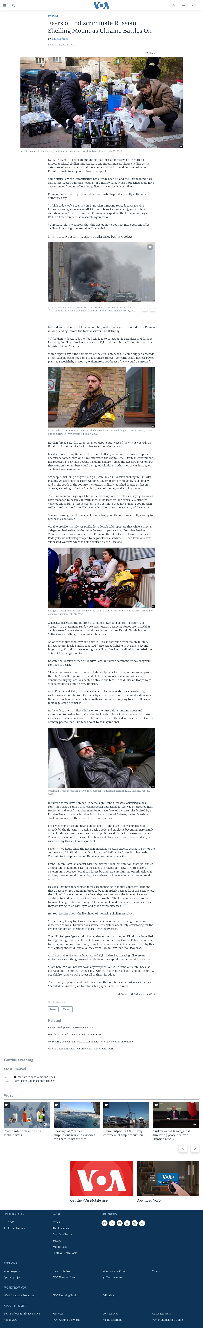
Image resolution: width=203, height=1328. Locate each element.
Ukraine (53, 16)
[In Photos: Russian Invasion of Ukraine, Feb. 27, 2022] (101, 272)
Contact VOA (110, 1313)
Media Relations (112, 1319)
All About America (15, 1228)
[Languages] (174, 5)
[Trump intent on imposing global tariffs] (27, 1115)
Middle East (60, 1246)
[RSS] (135, 1223)
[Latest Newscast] (193, 5)
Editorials (109, 1295)
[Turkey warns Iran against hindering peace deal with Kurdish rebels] (176, 1115)
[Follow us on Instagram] (127, 1223)
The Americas (61, 1228)
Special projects (13, 1277)
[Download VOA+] (168, 1178)
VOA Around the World (66, 1319)
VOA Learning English (66, 1295)
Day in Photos (61, 1271)
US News (9, 1222)
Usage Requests (161, 1313)
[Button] (150, 53)
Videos (156, 1271)
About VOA (10, 1319)
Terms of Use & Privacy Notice (22, 1313)
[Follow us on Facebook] (105, 1223)
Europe (57, 1240)
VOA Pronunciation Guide (167, 1319)
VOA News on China (114, 1271)
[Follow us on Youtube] (120, 1223)
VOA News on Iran (64, 1277)
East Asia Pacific (62, 1234)
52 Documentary (113, 1277)
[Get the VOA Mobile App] (101, 1178)
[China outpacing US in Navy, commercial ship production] (126, 1115)
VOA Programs (12, 1271)
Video (8, 1095)
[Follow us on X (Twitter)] (112, 1223)
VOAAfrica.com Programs (19, 1295)
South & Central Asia (65, 1253)
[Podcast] (142, 1223)
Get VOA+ (59, 1313)
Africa (56, 1222)
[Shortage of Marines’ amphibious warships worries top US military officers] (77, 1115)
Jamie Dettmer (59, 38)
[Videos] (183, 5)
